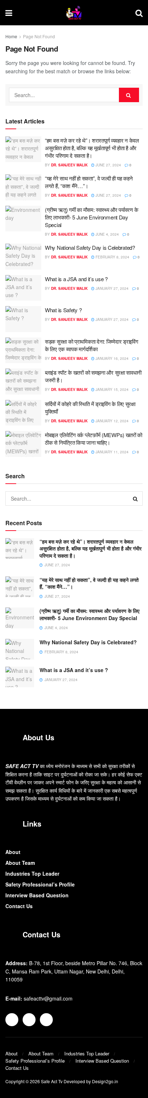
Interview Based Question (37, 895)
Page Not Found (39, 36)
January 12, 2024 (111, 420)
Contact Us (19, 906)
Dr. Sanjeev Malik (69, 164)
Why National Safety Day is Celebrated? (90, 247)
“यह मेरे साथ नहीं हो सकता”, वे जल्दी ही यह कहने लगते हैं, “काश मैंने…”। (89, 583)
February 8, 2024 (111, 257)
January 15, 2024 (111, 389)
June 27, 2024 (107, 164)
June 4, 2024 (106, 234)
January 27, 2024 (111, 288)
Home (11, 36)
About (12, 851)
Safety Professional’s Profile (40, 884)
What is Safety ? (63, 310)
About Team (20, 862)
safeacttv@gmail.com (48, 998)
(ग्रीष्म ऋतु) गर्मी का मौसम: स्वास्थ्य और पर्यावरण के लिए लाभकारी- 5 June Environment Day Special (91, 217)
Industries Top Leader (32, 873)
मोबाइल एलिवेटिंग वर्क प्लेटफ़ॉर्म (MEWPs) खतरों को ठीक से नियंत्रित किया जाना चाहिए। (93, 438)
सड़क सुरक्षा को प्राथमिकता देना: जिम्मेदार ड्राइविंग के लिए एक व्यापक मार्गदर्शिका (91, 345)
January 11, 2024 (111, 451)
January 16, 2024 (111, 358)
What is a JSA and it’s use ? (76, 279)
